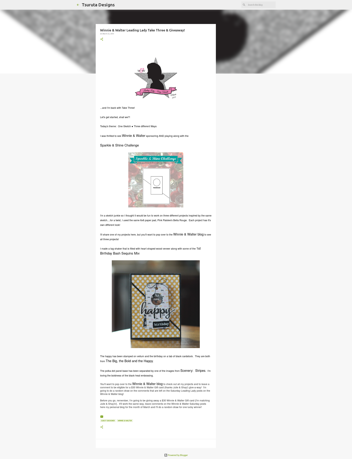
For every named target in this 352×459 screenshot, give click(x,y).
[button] (101, 39)
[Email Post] (101, 417)
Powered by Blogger (177, 455)
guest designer (108, 421)
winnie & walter (125, 421)
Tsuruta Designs (98, 4)
